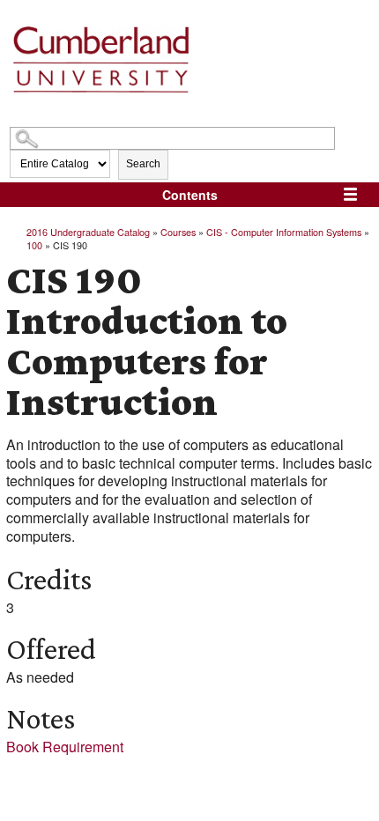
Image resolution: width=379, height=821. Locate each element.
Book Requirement (64, 746)
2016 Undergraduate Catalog (88, 232)
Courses (178, 232)
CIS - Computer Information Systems (283, 232)
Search (143, 164)
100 (34, 245)
